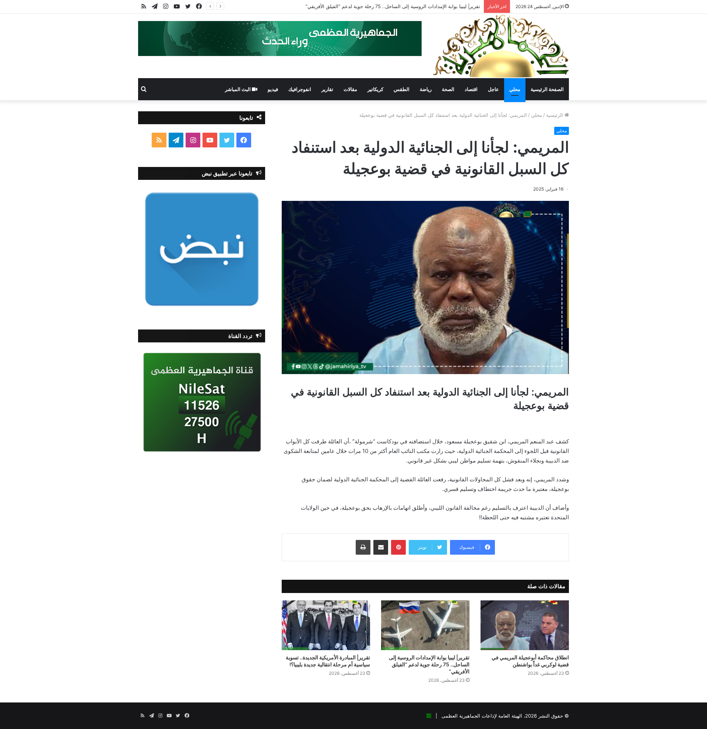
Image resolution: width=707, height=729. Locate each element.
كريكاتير (375, 89)
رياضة (426, 89)
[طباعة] (363, 547)
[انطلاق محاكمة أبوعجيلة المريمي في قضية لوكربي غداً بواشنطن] (525, 625)
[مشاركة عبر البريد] (380, 547)
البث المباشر (238, 89)
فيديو (273, 89)
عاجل (493, 89)
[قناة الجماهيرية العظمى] (501, 46)
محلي (514, 89)
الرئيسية (555, 115)
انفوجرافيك (299, 89)
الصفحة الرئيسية (547, 89)
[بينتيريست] (398, 547)
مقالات (350, 89)
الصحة (448, 89)
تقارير (327, 89)
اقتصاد (471, 89)
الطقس (401, 89)
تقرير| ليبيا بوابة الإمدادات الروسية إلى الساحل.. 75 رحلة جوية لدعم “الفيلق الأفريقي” (393, 6)
